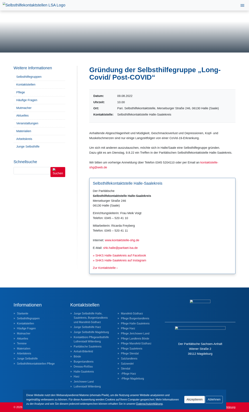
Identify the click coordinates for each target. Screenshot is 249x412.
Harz (76, 376)
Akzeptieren (194, 399)
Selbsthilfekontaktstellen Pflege (36, 363)
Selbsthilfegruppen (29, 76)
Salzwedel (127, 363)
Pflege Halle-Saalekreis (135, 323)
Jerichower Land (84, 381)
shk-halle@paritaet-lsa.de (120, 248)
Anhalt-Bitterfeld (83, 351)
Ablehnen (214, 399)
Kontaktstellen (25, 84)
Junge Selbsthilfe (27, 146)
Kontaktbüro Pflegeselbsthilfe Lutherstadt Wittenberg (91, 339)
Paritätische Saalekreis (87, 346)
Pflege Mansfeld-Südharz (136, 343)
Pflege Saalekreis (131, 348)
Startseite (22, 313)
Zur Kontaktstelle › (105, 268)
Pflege (20, 92)
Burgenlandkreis (84, 361)
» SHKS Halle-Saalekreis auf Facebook (119, 255)
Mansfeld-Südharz (132, 313)
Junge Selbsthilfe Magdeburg (91, 332)
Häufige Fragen (26, 100)
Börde (77, 356)
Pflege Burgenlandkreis (135, 318)
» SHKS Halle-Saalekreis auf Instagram (119, 260)
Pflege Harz (128, 328)
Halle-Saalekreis (84, 371)
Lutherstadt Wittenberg (87, 386)
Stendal (125, 368)
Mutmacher (24, 108)
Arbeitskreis (24, 139)
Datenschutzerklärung (149, 403)
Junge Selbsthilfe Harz (87, 327)
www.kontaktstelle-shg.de (122, 240)
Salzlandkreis (129, 358)
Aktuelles (22, 115)
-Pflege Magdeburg (132, 378)
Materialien (23, 131)
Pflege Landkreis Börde (135, 338)
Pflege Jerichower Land (135, 333)
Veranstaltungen (27, 123)
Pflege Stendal (130, 353)
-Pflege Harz (128, 373)
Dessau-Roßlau (83, 366)
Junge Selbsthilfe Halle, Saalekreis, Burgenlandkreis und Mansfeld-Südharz (91, 318)
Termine (22, 343)
